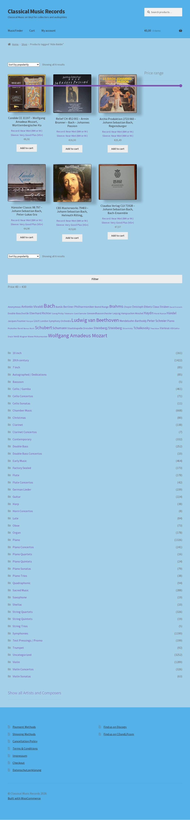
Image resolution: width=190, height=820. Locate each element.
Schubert (43, 327)
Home (15, 44)
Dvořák (25, 313)
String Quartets (23, 612)
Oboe (16, 525)
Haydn (148, 313)
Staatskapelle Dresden (80, 328)
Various (165, 328)
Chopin (127, 306)
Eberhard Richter (40, 313)
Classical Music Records (36, 11)
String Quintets (22, 619)
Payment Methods (24, 727)
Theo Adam (154, 328)
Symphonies (20, 633)
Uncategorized (22, 655)
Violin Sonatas (22, 676)
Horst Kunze (160, 313)
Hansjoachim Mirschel (132, 313)
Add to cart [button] (26, 148)
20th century (21, 360)
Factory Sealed (22, 468)
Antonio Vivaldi (32, 306)
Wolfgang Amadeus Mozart (77, 335)
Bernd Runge (102, 306)
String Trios (20, 626)
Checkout (19, 763)
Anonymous (14, 306)
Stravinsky (127, 328)
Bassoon (18, 382)
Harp (16, 504)
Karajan (29, 321)
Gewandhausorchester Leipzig (104, 313)
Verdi (16, 336)
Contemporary (22, 439)
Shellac (17, 604)
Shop (24, 44)
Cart (32, 30)
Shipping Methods (24, 734)
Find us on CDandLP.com (119, 734)
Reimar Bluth (28, 328)
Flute (16, 475)
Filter (95, 279)
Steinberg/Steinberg (108, 328)
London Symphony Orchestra (55, 321)
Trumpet (18, 647)
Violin (16, 662)
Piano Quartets (22, 554)
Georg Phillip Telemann (62, 313)
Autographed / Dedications (30, 374)
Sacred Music (21, 590)
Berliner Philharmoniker (78, 306)
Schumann (60, 328)
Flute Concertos (23, 482)
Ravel (20, 328)
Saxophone (20, 597)
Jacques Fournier (17, 321)
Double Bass (14, 313)
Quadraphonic (21, 583)
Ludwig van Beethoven (95, 320)
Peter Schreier (157, 321)
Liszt (37, 321)
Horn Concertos (23, 511)
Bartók (59, 306)
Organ (17, 532)
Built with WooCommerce (24, 798)
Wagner (23, 336)
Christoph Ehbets (142, 306)
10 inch (17, 353)
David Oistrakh (176, 307)
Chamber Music (22, 410)
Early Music (20, 461)
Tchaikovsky (141, 328)
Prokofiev (12, 328)
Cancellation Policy (25, 741)
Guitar (17, 497)
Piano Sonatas (22, 568)
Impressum (20, 756)
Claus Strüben (161, 306)
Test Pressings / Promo (27, 640)
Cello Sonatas (21, 403)
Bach (49, 305)
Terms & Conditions (25, 748)
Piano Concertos (23, 547)
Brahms (116, 306)
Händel (171, 313)
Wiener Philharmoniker (38, 336)
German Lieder (22, 489)
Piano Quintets (22, 561)
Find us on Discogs (115, 727)
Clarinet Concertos (25, 432)
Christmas (19, 417)
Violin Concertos (23, 669)
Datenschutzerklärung (27, 770)
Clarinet (18, 425)
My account (48, 30)
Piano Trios (20, 576)
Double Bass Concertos (27, 453)
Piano (170, 321)
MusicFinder (15, 30)
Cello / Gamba (22, 389)
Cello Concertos (23, 396)
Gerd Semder (80, 313)
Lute (15, 518)
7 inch (16, 367)
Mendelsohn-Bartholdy (133, 321)
